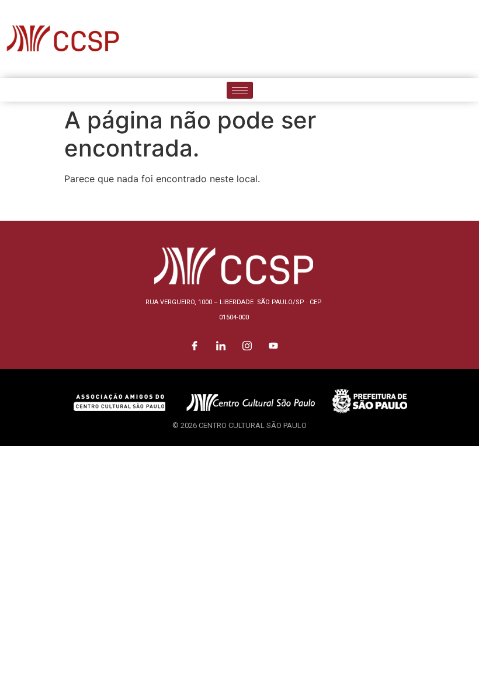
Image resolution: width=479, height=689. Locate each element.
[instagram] (441, 39)
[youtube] (467, 39)
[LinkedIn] (415, 39)
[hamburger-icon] (240, 90)
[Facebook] (388, 39)
